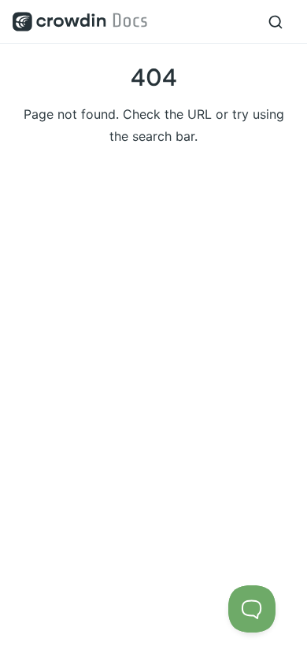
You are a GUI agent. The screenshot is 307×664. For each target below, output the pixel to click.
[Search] (275, 22)
